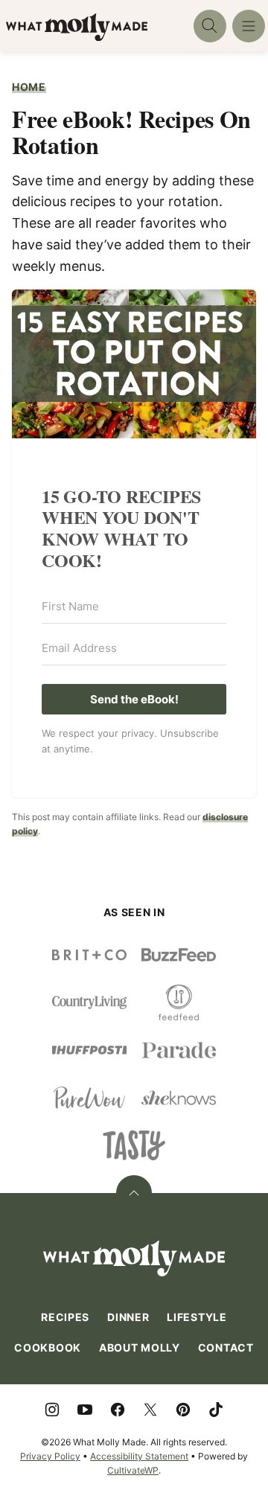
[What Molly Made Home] (76, 27)
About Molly (139, 1347)
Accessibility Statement (139, 1456)
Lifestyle (196, 1317)
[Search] (210, 26)
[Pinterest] (183, 1409)
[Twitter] (150, 1409)
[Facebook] (117, 1409)
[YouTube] (84, 1409)
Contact (226, 1347)
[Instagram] (52, 1409)
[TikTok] (216, 1409)
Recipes (65, 1317)
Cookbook (47, 1347)
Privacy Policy (50, 1456)
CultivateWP (133, 1470)
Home (29, 86)
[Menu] (248, 26)
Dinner (128, 1317)
